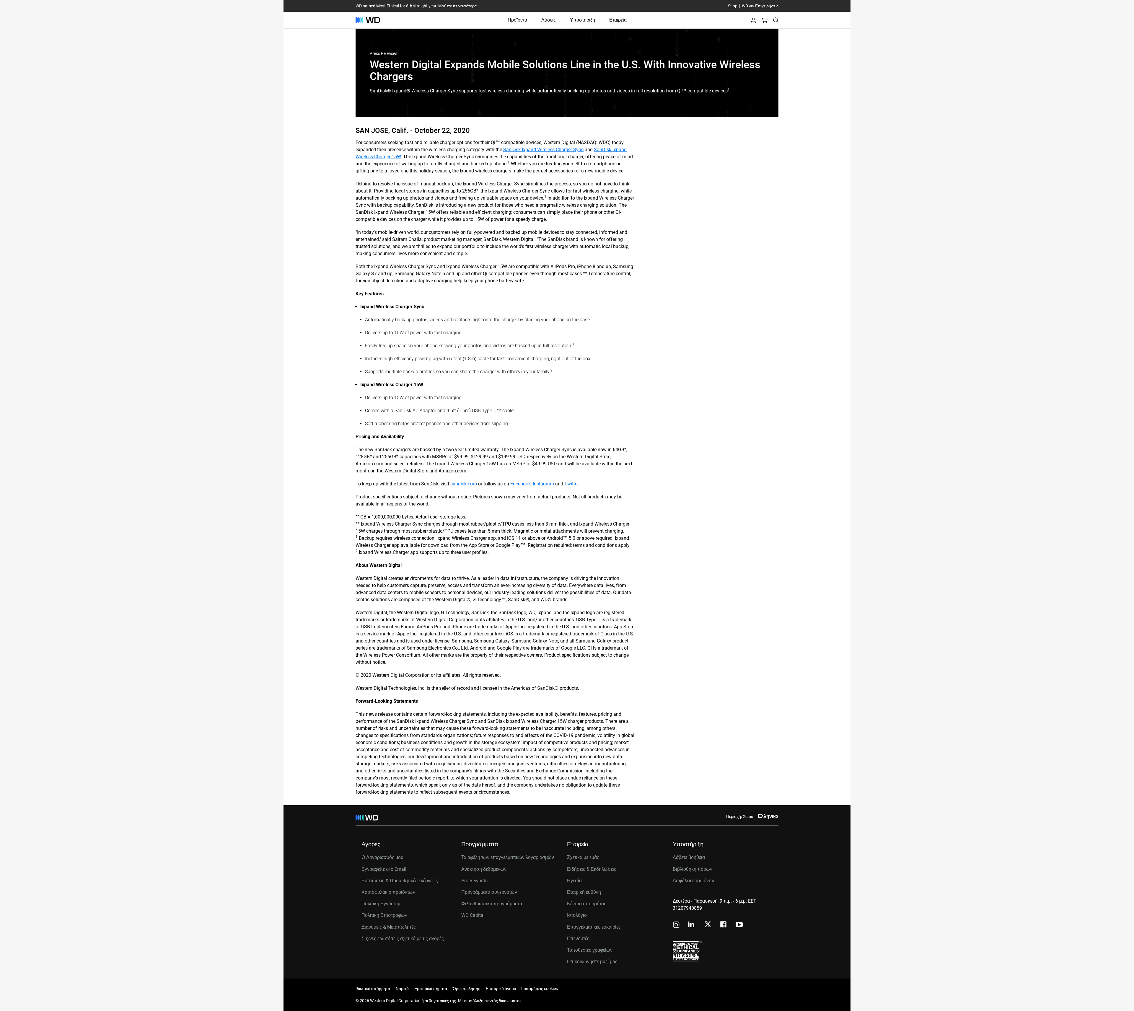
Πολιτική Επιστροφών (384, 915)
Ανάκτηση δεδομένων (483, 869)
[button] (753, 22)
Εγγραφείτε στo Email (383, 869)
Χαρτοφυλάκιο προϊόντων (388, 892)
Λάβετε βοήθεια (689, 857)
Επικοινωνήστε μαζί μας (592, 961)
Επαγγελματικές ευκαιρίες (594, 927)
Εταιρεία (618, 20)
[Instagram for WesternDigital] (676, 925)
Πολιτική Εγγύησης (381, 903)
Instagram (543, 484)
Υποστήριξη (582, 20)
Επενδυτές (578, 938)
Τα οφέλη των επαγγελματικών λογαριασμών (507, 857)
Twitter (571, 484)
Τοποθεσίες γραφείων (589, 950)
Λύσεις (548, 20)
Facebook (520, 484)
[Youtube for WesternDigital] (739, 925)
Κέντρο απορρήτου (587, 903)
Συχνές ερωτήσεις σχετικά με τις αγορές (402, 938)
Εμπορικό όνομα (501, 988)
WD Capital (473, 915)
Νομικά (402, 988)
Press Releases (383, 53)
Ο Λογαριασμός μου (382, 857)
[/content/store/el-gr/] (368, 20)
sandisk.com (463, 484)
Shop (732, 6)
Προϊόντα (517, 20)
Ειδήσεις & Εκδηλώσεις (591, 869)
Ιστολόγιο (577, 915)
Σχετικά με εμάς (583, 857)
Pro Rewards (474, 880)
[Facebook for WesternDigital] (723, 925)
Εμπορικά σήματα (430, 988)
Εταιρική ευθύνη (584, 892)
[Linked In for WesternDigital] (691, 925)
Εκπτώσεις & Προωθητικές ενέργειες (399, 880)
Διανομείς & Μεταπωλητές (388, 927)
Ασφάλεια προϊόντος (694, 880)
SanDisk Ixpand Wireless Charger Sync (543, 149)
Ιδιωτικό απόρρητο (373, 988)
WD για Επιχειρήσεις (760, 6)
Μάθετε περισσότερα (457, 6)
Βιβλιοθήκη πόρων (692, 869)
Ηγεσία (574, 880)
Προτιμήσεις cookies (539, 988)
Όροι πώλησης (466, 988)
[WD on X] (707, 925)
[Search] (775, 20)
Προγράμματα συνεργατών (489, 892)
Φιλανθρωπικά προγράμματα (491, 903)
